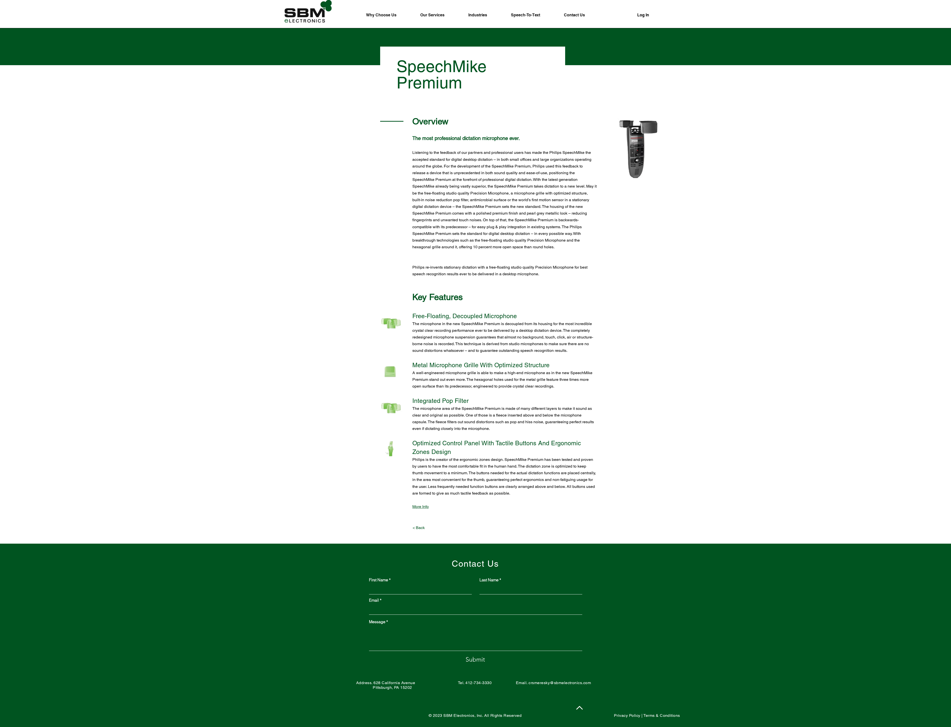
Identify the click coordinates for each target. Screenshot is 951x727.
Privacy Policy (627, 715)
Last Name (489, 580)
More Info (420, 506)
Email (374, 600)
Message (377, 622)
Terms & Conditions (661, 715)
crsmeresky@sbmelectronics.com (559, 682)
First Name (378, 580)
